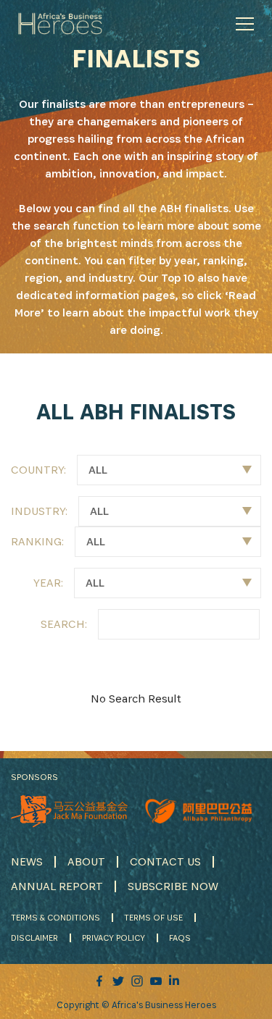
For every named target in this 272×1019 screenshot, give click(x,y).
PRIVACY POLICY (113, 937)
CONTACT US (165, 861)
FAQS (180, 937)
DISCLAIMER (34, 937)
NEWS (27, 861)
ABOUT (86, 861)
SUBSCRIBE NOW (173, 886)
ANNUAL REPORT (57, 886)
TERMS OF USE (153, 917)
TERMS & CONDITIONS (55, 917)
